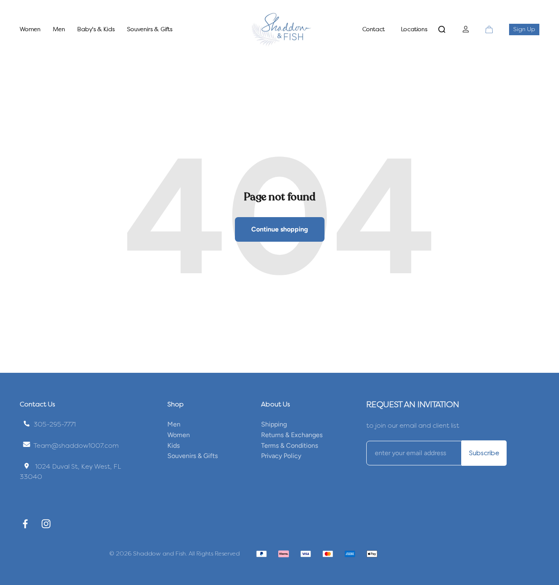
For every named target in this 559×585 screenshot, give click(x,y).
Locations (414, 29)
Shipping (274, 424)
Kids (173, 445)
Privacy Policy (281, 456)
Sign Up (526, 29)
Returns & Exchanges (291, 435)
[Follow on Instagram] (46, 523)
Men (59, 29)
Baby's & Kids (96, 29)
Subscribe (484, 453)
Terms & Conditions (289, 445)
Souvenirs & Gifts (149, 29)
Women (30, 29)
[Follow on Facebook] (25, 523)
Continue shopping (279, 229)
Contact (373, 29)
